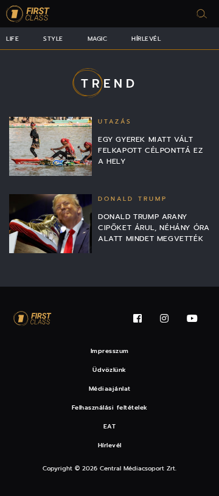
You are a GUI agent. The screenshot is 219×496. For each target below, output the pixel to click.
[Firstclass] (28, 13)
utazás (115, 121)
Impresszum (110, 350)
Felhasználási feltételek (110, 407)
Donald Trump (132, 198)
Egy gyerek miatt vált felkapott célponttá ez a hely (150, 150)
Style (53, 38)
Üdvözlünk (109, 369)
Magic (98, 38)
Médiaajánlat (110, 388)
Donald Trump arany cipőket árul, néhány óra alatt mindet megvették (153, 227)
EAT (109, 426)
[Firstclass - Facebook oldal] (137, 318)
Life (12, 38)
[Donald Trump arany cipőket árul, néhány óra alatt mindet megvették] (50, 223)
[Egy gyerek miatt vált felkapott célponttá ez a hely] (50, 146)
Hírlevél (146, 38)
